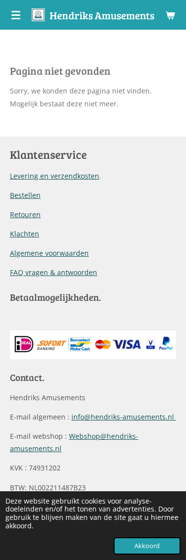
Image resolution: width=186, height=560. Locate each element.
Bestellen (25, 195)
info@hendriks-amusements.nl (123, 416)
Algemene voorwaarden (49, 253)
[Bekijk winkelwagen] (170, 15)
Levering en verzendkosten (54, 176)
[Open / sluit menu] (16, 15)
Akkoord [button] (147, 546)
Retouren (25, 214)
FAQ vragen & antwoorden (53, 272)
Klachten (24, 233)
